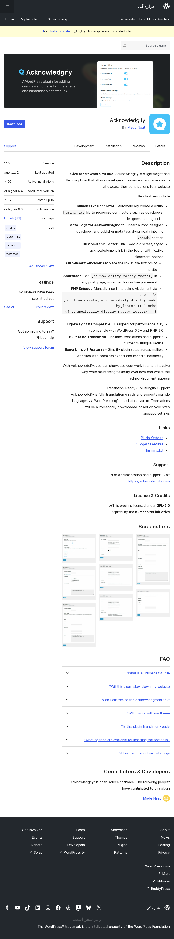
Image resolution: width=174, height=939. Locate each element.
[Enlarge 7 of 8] (90, 572)
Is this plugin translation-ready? (145, 727)
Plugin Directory (158, 19)
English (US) (12, 218)
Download (14, 124)
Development (84, 146)
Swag (35, 852)
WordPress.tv (72, 852)
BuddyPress (158, 889)
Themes (121, 837)
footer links (13, 236)
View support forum (38, 347)
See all (9, 307)
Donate (34, 845)
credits (10, 228)
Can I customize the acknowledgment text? (135, 700)
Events (37, 837)
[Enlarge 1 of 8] (164, 540)
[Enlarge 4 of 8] (127, 570)
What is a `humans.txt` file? (148, 673)
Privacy (164, 852)
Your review (45, 307)
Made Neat (136, 127)
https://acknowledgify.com (149, 481)
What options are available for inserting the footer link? (127, 740)
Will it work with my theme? (148, 713)
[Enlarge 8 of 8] (90, 609)
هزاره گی (153, 908)
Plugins (121, 845)
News (165, 837)
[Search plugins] (125, 45)
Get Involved (32, 830)
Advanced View (41, 266)
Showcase (119, 830)
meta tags (12, 253)
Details (160, 146)
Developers (76, 845)
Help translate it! (58, 31)
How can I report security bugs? (144, 753)
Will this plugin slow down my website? (139, 687)
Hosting (164, 845)
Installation (113, 146)
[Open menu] (7, 6)
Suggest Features (149, 444)
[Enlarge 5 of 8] (127, 600)
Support (10, 146)
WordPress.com (155, 866)
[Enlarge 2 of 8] (164, 594)
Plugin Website (152, 438)
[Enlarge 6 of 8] (90, 540)
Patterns (120, 852)
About (165, 830)
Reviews (138, 146)
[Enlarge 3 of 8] (127, 540)
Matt (164, 873)
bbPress (161, 881)
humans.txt (154, 450)
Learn (80, 830)
